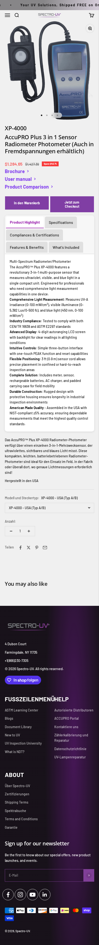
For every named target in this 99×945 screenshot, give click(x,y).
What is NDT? (15, 752)
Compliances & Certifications (34, 235)
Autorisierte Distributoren (73, 710)
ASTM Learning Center (21, 710)
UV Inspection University (23, 743)
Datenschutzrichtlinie (70, 749)
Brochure (15, 171)
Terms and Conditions (21, 819)
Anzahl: (10, 521)
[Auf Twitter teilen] (29, 547)
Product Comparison (27, 187)
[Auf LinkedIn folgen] (45, 894)
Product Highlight (25, 222)
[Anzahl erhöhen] (29, 531)
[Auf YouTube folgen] (32, 894)
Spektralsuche (15, 811)
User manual (18, 179)
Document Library (18, 727)
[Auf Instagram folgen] (20, 894)
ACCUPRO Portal (66, 718)
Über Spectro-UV (17, 786)
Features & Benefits (27, 247)
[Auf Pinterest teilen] (37, 547)
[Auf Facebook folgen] (8, 894)
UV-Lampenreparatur (70, 757)
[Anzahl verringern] (11, 531)
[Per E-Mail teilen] (45, 547)
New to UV (12, 735)
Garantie (11, 827)
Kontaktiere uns (66, 727)
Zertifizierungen (17, 794)
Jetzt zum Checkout (72, 204)
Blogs (9, 718)
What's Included (66, 247)
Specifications (61, 222)
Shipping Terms (16, 802)
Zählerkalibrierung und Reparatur (71, 737)
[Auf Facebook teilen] (20, 547)
